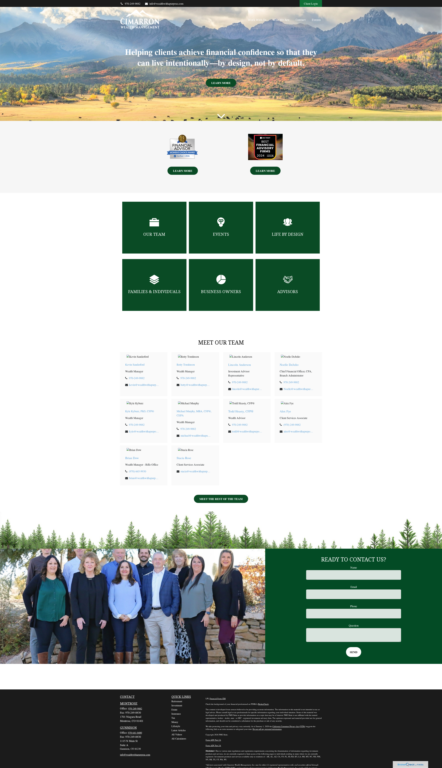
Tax (173, 717)
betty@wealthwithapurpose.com (196, 385)
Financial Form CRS (218, 698)
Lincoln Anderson (239, 364)
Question (354, 625)
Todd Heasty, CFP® (240, 411)
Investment (176, 705)
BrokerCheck (263, 704)
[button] (257, 19)
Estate (174, 709)
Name (353, 567)
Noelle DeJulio (289, 364)
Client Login (311, 3)
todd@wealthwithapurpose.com (247, 431)
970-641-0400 (135, 732)
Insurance (176, 713)
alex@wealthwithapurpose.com (299, 431)
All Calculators (178, 738)
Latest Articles (178, 730)
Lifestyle (175, 726)
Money (174, 722)
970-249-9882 (132, 3)
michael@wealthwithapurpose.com (196, 435)
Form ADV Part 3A (213, 745)
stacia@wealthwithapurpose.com (196, 471)
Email (353, 587)
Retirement (176, 701)
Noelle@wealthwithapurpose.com (299, 389)
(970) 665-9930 (137, 471)
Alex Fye (285, 411)
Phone (353, 606)
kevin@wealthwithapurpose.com (144, 385)
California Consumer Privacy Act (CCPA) (288, 726)
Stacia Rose (184, 458)
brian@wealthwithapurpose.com (144, 478)
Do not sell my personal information (267, 729)
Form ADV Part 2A (213, 740)
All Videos (176, 734)
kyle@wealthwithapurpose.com (144, 431)
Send (353, 652)
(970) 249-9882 (292, 424)
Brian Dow (132, 458)
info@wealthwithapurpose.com (166, 3)
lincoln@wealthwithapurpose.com (247, 389)
